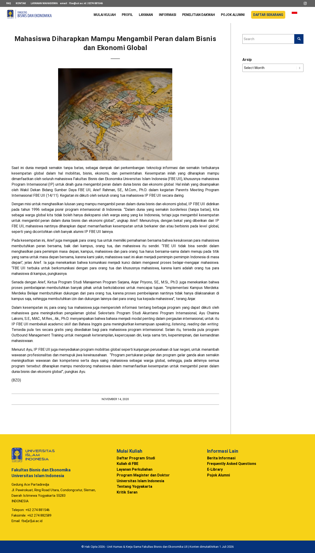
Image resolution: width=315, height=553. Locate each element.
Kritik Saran (127, 492)
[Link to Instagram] (305, 3)
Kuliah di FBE (127, 463)
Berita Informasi (221, 458)
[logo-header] (29, 17)
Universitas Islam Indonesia (140, 481)
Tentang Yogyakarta (134, 486)
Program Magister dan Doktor (143, 475)
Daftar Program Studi (136, 458)
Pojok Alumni (218, 475)
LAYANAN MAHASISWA (44, 3)
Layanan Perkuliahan (134, 469)
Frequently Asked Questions (231, 463)
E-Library (215, 469)
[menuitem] (9, 3)
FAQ (8, 3)
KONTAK (21, 3)
